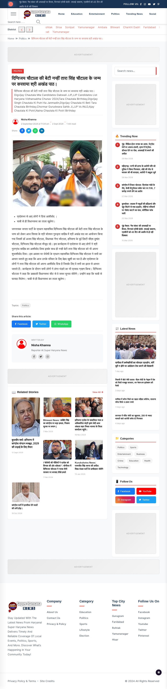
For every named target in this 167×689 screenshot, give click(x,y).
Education (77, 14)
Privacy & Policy (56, 624)
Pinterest (143, 635)
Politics (115, 14)
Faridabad (149, 27)
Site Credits (47, 681)
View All (96, 392)
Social (152, 14)
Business (141, 454)
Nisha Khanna (28, 119)
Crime (120, 460)
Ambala (102, 27)
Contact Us (53, 617)
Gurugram (118, 616)
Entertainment (97, 14)
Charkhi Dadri (131, 27)
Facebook (23, 324)
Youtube (143, 624)
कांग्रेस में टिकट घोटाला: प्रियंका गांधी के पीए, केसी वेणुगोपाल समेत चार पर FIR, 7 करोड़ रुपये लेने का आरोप (138, 188)
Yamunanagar (86, 27)
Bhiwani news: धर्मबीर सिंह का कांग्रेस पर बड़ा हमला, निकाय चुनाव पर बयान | (56, 423)
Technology (123, 467)
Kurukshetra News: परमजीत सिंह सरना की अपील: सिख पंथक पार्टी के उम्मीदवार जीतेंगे (89, 465)
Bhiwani (115, 27)
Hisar (115, 639)
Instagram (144, 617)
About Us (52, 612)
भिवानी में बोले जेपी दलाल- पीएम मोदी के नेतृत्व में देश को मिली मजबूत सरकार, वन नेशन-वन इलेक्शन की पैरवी (135, 382)
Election (84, 635)
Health (147, 460)
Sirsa (59, 27)
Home (61, 14)
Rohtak (48, 27)
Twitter (42, 324)
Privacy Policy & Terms (22, 681)
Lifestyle (84, 629)
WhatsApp (63, 324)
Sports (133, 447)
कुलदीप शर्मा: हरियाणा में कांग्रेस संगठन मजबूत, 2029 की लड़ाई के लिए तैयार (25, 443)
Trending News (134, 14)
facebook (144, 612)
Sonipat (70, 27)
